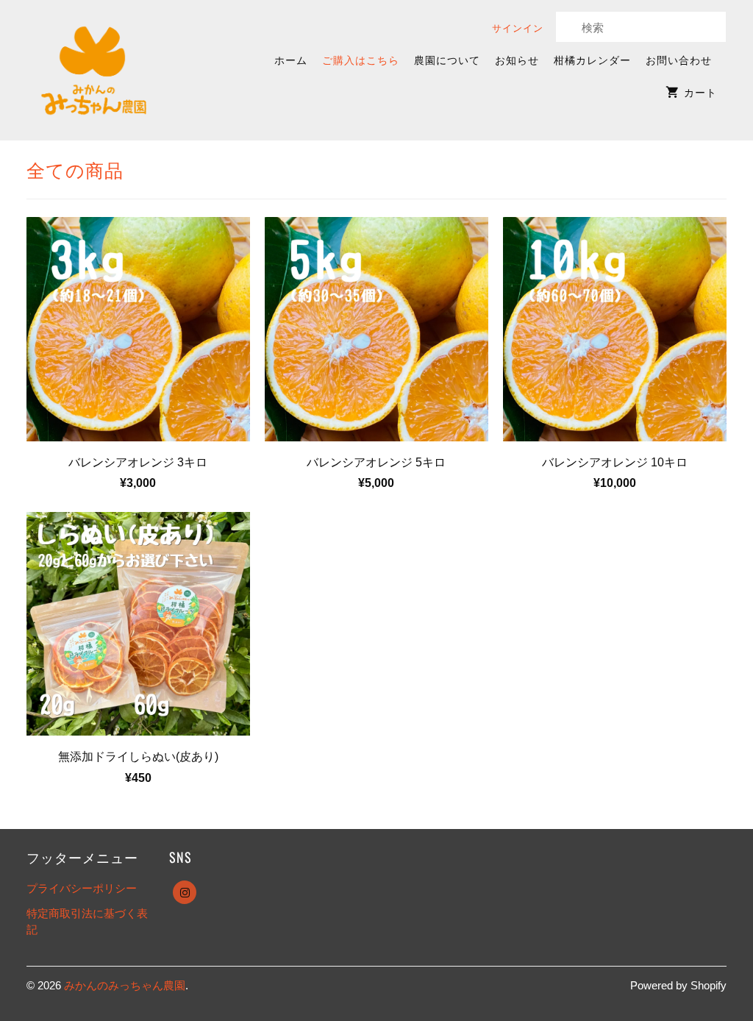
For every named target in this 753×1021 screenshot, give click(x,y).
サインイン (517, 27)
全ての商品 (75, 168)
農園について (447, 59)
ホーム (290, 59)
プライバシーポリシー (81, 888)
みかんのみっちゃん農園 (124, 985)
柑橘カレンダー (592, 59)
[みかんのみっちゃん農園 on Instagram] (184, 892)
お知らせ (517, 59)
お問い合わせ (679, 59)
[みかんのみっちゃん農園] (94, 70)
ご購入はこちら (360, 59)
